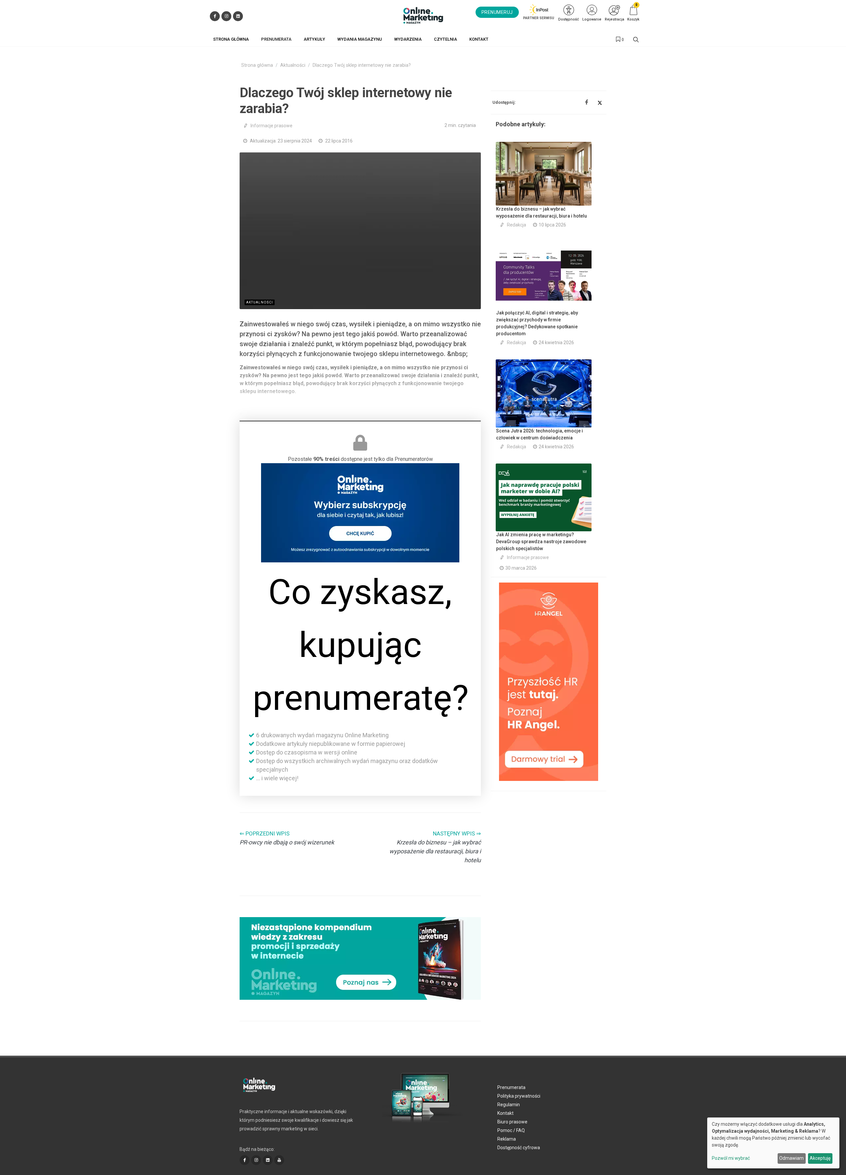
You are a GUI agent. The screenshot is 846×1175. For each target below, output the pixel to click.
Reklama (506, 1139)
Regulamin (508, 1104)
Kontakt (505, 1113)
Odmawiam (791, 1158)
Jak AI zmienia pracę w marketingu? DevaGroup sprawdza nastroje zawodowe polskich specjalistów (541, 541)
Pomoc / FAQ (511, 1130)
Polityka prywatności (518, 1096)
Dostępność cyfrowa (518, 1147)
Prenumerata (511, 1087)
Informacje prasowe (271, 125)
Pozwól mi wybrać (731, 1158)
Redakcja (516, 224)
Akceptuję (820, 1158)
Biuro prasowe (512, 1121)
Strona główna (257, 65)
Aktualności (292, 65)
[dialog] (773, 1142)
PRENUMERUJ (497, 12)
